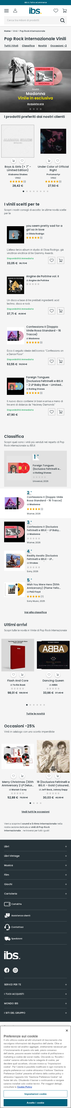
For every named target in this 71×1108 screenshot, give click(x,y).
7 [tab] (44, 191)
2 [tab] (33, 109)
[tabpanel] (35, 82)
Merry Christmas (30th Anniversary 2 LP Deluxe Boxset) (18, 784)
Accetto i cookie (35, 1102)
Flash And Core (17, 681)
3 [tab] (37, 109)
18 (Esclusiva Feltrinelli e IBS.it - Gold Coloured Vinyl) (53, 784)
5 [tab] (37, 191)
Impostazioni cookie (35, 1093)
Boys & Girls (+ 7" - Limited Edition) (18, 168)
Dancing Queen (53, 681)
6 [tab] (40, 191)
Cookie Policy (24, 1086)
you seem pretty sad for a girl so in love (44, 228)
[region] (35, 1067)
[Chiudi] (67, 1030)
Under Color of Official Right (53, 168)
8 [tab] (47, 191)
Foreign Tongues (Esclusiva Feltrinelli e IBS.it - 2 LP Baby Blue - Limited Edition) (44, 381)
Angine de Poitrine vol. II (42, 276)
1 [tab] (30, 109)
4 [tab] (40, 109)
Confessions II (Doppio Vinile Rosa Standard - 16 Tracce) (43, 330)
